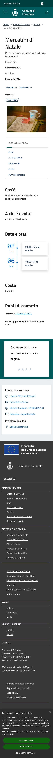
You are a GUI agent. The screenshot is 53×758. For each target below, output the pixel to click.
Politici (10, 512)
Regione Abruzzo (12, 3)
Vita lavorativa (13, 544)
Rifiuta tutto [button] (26, 747)
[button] (26, 753)
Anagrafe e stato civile (17, 535)
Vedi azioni (24, 87)
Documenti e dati (15, 521)
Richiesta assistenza (16, 697)
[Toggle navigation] (5, 12)
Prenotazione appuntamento (20, 683)
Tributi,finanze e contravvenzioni (22, 580)
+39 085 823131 (23, 313)
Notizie (10, 608)
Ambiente (11, 585)
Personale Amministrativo (19, 516)
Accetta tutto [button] (26, 740)
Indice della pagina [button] (18, 142)
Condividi (10, 87)
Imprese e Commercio (17, 548)
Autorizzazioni (13, 594)
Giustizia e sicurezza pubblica (20, 576)
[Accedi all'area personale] (42, 3)
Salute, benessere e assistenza (21, 589)
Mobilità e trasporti (16, 557)
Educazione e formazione (18, 571)
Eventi (37, 24)
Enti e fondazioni (15, 507)
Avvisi (9, 617)
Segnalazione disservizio (18, 688)
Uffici (9, 503)
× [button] (50, 712)
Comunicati (12, 612)
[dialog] (26, 733)
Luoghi (10, 630)
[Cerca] (47, 12)
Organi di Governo (15, 493)
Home (6, 24)
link (11, 734)
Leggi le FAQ (12, 692)
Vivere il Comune (21, 24)
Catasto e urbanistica (17, 553)
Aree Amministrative (17, 498)
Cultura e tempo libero (17, 539)
